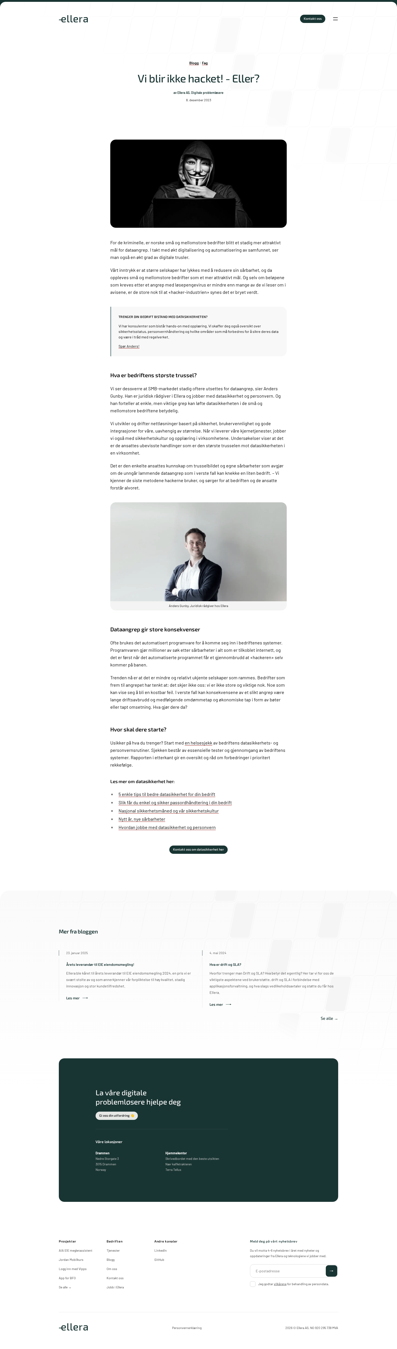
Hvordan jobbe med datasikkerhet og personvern (167, 827)
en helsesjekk (198, 742)
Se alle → (329, 1018)
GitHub (159, 1260)
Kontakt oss (115, 1278)
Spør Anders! (129, 346)
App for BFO (67, 1278)
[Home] (73, 18)
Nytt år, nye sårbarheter (142, 819)
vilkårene (280, 1284)
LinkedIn (160, 1250)
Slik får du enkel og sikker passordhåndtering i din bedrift (175, 802)
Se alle (65, 1287)
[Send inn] (331, 1271)
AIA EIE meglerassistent (75, 1250)
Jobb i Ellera (115, 1287)
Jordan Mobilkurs (71, 1260)
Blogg (110, 1260)
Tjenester (113, 1250)
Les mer (73, 998)
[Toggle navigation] (335, 19)
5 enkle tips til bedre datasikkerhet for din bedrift (167, 794)
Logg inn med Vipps (73, 1269)
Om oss (112, 1269)
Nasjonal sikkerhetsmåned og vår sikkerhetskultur (169, 810)
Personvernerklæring (186, 1328)
